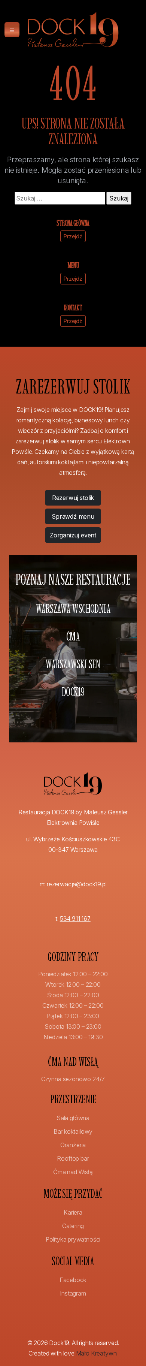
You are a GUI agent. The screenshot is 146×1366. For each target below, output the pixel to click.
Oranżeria (73, 1145)
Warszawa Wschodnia (73, 608)
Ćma (73, 636)
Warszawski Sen (73, 664)
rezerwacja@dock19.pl (76, 884)
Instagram (73, 1293)
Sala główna (73, 1118)
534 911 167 (75, 918)
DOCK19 (73, 692)
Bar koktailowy (73, 1131)
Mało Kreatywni (97, 1353)
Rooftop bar (73, 1158)
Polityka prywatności (73, 1239)
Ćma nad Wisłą (73, 1172)
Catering (73, 1226)
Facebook (73, 1280)
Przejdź (73, 236)
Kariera (73, 1212)
